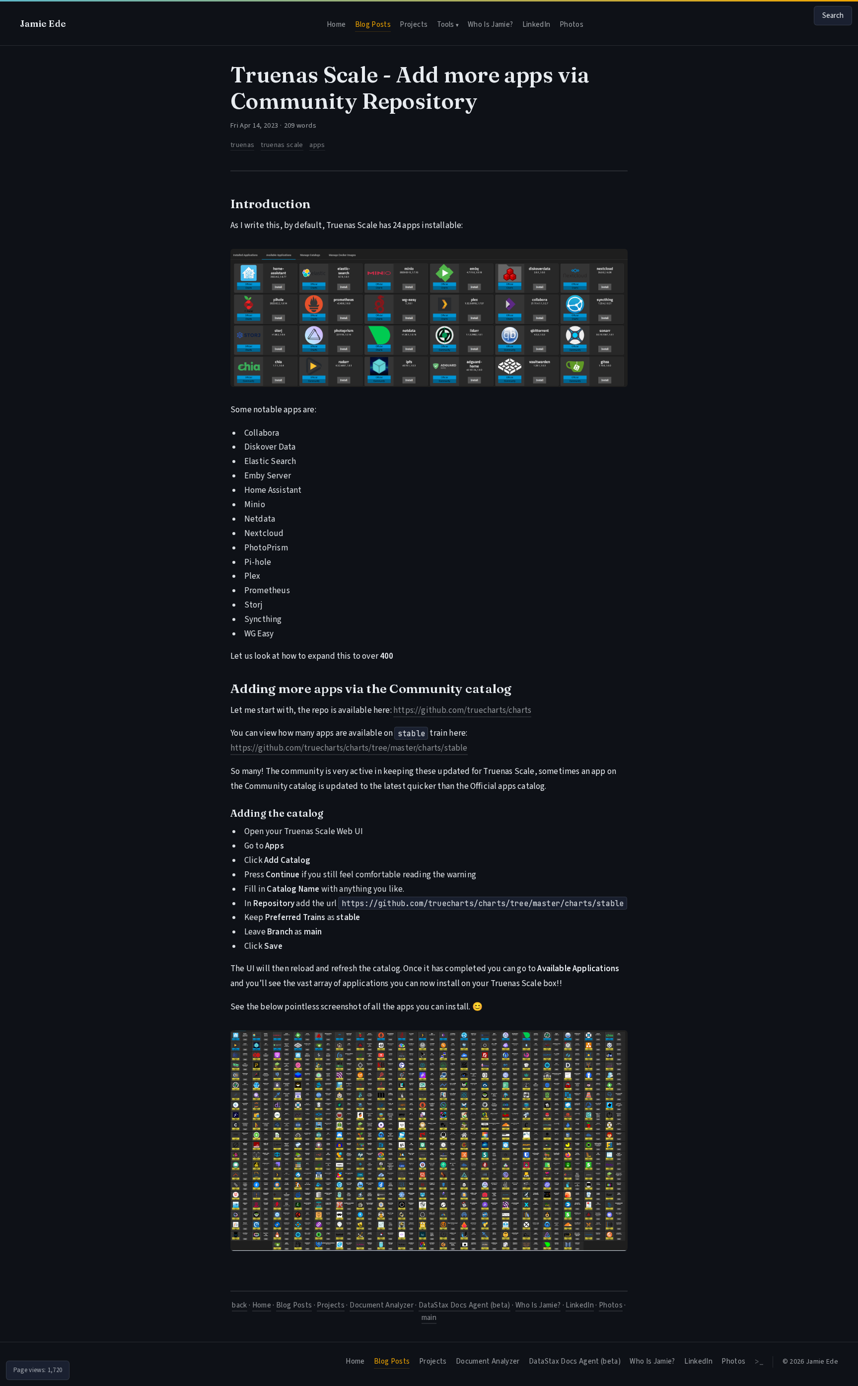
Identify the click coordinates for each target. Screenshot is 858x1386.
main (429, 1317)
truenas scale (282, 145)
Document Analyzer (382, 1305)
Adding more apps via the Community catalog (371, 688)
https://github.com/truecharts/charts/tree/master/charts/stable (349, 748)
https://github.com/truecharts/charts (462, 710)
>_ (759, 1362)
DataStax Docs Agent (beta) (464, 1305)
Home (336, 24)
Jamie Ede (43, 23)
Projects (414, 24)
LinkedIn (536, 24)
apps (317, 145)
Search (833, 15)
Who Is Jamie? (490, 24)
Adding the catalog (277, 813)
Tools (448, 24)
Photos (571, 24)
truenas (242, 145)
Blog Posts (373, 24)
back (239, 1305)
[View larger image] (429, 317)
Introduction (270, 204)
